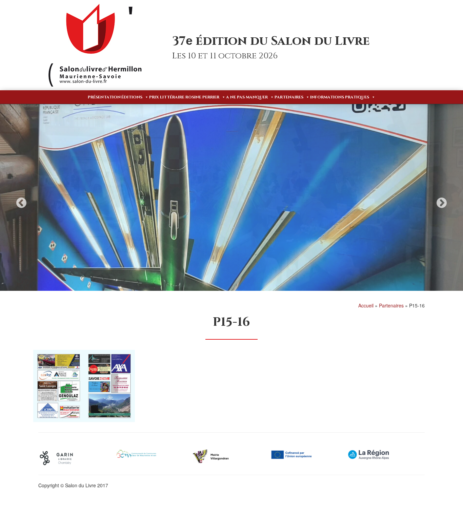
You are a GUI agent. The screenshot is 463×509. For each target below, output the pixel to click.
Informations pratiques (339, 97)
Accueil (366, 305)
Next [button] (442, 202)
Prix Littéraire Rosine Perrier (184, 97)
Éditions (131, 97)
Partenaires (289, 97)
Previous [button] (21, 202)
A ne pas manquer (247, 97)
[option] (231, 197)
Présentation (104, 97)
